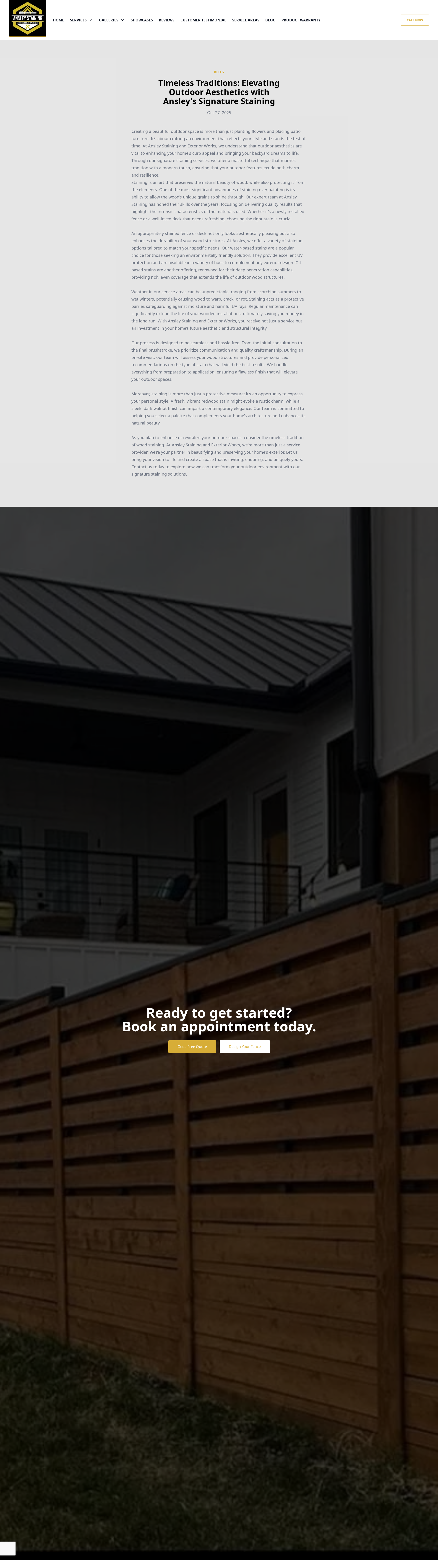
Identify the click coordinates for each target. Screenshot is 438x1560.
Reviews (167, 20)
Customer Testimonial (203, 20)
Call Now (415, 20)
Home (58, 20)
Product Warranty (301, 20)
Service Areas (245, 20)
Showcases (142, 20)
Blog (270, 20)
